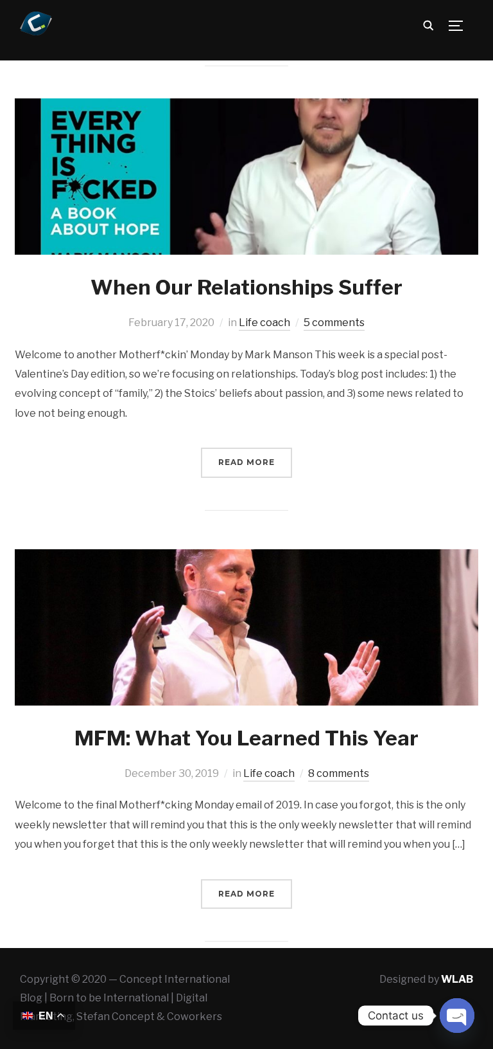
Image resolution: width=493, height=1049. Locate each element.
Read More (246, 462)
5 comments (334, 322)
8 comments (338, 773)
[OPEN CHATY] (457, 1015)
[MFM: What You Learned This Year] (246, 558)
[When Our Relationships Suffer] (246, 107)
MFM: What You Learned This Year (246, 738)
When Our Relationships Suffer (246, 287)
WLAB (457, 979)
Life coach (264, 322)
